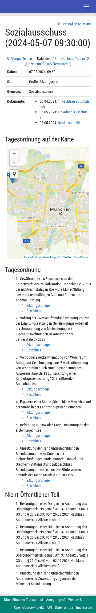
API (49, 607)
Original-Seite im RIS (76, 23)
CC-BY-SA (64, 257)
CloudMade (80, 257)
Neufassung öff (69, 122)
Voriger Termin (21, 58)
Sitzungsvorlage (38, 305)
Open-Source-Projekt (29, 607)
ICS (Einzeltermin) (40, 61)
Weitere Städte (78, 599)
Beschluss (33, 310)
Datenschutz (64, 607)
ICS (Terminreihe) (59, 63)
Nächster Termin (73, 58)
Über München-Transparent (23, 599)
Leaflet (28, 257)
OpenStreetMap (45, 257)
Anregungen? (55, 599)
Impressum (84, 607)
